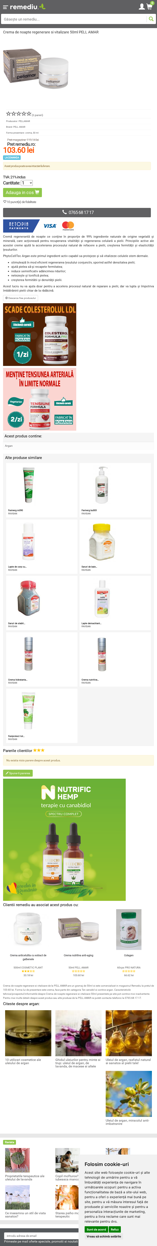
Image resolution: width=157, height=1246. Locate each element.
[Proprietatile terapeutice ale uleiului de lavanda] (17, 1160)
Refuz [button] (115, 1229)
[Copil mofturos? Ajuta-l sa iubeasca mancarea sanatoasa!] (67, 1160)
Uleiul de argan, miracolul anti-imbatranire (127, 1122)
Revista (9, 1142)
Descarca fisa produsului (22, 298)
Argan (9, 445)
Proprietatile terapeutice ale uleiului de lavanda (24, 1178)
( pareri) (37, 115)
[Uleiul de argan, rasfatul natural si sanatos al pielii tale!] (129, 1033)
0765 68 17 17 (81, 212)
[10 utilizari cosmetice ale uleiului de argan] (28, 1033)
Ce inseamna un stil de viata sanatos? (25, 1215)
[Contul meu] (142, 6)
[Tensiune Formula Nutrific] (78, 399)
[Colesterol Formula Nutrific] (78, 334)
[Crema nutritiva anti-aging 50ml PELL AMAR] (78, 929)
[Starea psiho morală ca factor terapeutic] (67, 1197)
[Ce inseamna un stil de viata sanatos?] (17, 1197)
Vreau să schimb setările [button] (104, 1236)
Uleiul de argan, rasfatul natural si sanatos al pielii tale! (128, 1061)
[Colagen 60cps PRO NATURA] (129, 929)
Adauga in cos (20, 192)
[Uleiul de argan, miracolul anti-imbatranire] (129, 1093)
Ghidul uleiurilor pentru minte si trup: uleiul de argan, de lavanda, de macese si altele (77, 1063)
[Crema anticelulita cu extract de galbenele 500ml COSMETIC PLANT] (28, 929)
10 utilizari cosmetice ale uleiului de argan (23, 1061)
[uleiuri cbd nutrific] (78, 840)
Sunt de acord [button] (96, 1229)
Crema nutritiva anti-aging (78, 955)
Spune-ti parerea (19, 773)
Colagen (128, 955)
